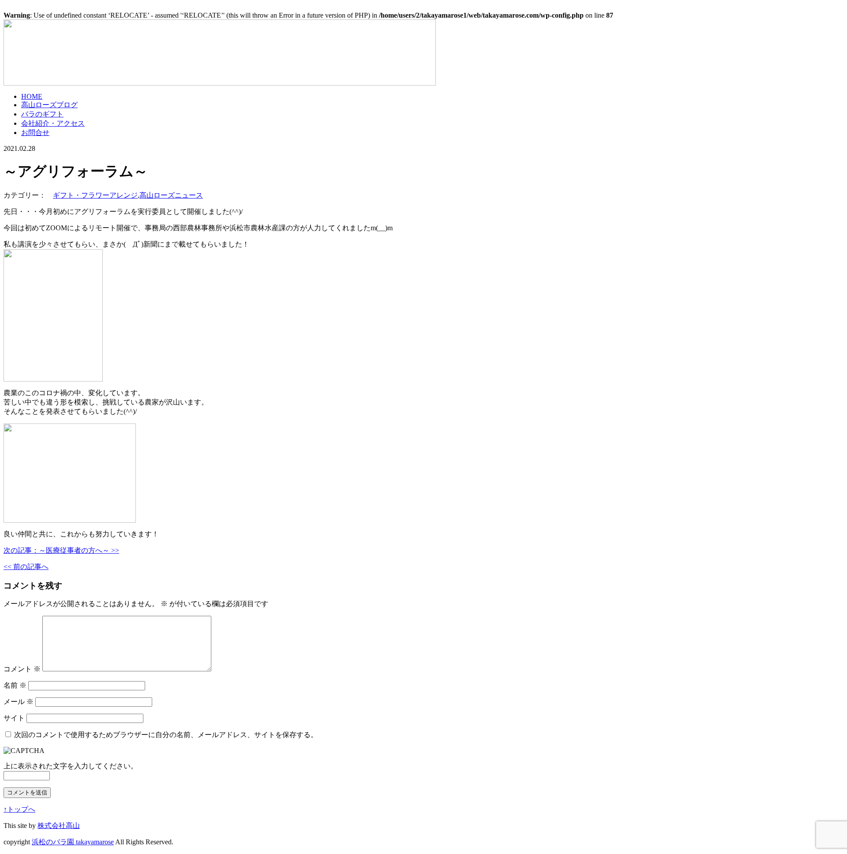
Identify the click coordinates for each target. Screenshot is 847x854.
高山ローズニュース (171, 195)
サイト (14, 718)
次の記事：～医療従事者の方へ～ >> (61, 550)
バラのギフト (42, 114)
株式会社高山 (58, 825)
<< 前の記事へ (26, 566)
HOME (31, 96)
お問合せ (35, 132)
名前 (15, 685)
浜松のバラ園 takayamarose (73, 842)
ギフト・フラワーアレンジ (95, 195)
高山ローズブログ (49, 105)
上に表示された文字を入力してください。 (71, 766)
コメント (22, 669)
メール (19, 701)
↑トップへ (19, 809)
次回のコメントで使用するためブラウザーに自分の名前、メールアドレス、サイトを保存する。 (166, 734)
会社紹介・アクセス (53, 123)
